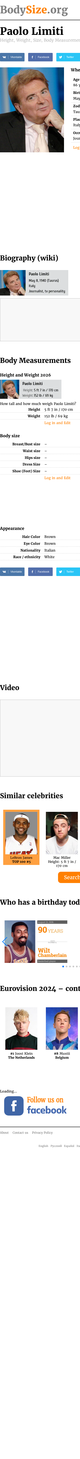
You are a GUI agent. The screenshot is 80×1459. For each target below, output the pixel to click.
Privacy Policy (42, 1133)
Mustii (62, 1055)
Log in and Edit (57, 423)
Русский (56, 1146)
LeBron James (21, 860)
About (4, 1133)
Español (69, 1146)
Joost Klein (21, 1055)
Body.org (34, 9)
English (43, 1146)
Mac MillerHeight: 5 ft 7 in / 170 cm (62, 860)
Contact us (20, 1133)
